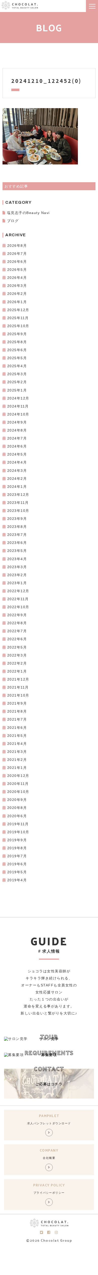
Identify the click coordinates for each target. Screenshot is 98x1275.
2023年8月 (17, 527)
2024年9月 (17, 422)
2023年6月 (17, 543)
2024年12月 (18, 398)
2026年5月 (17, 270)
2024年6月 (17, 446)
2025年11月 (18, 318)
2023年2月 (17, 575)
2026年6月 (17, 262)
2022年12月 (18, 591)
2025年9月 (17, 334)
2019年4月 (17, 880)
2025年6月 (17, 350)
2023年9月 (17, 519)
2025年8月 (17, 342)
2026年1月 (17, 302)
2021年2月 (17, 760)
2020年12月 (18, 776)
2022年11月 (18, 599)
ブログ (13, 221)
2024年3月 (17, 471)
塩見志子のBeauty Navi (28, 213)
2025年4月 (17, 366)
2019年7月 (17, 856)
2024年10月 (18, 414)
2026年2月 (17, 294)
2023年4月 (17, 559)
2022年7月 (17, 631)
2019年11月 (18, 824)
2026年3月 (17, 286)
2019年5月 (17, 872)
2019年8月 (17, 848)
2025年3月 (17, 374)
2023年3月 (17, 567)
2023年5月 (17, 551)
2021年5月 (17, 736)
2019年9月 (17, 840)
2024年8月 (17, 430)
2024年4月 (17, 462)
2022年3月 (17, 655)
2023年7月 (17, 535)
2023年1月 (17, 583)
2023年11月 (18, 503)
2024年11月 (18, 406)
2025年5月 (17, 358)
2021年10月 (18, 695)
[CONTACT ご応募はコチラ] (49, 1097)
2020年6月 (17, 816)
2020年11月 (18, 784)
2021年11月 (18, 687)
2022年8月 (17, 623)
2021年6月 (17, 728)
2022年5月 (17, 647)
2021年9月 (17, 703)
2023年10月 (18, 511)
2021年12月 (18, 679)
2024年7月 (17, 438)
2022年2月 (17, 663)
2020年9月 (17, 800)
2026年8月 (17, 246)
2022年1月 (17, 671)
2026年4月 (17, 278)
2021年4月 (17, 744)
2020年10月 (18, 792)
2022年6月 (17, 639)
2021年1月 (17, 768)
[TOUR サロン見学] (16, 1039)
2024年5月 (17, 454)
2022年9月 (17, 615)
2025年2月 (17, 382)
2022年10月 (18, 607)
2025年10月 (18, 326)
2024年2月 (17, 479)
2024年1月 (17, 487)
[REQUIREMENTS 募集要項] (14, 1055)
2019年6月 (17, 864)
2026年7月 (17, 254)
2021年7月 (17, 719)
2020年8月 (17, 808)
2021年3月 (17, 752)
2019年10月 (18, 832)
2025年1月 (17, 390)
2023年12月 (18, 495)
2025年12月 (18, 310)
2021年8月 (17, 711)
